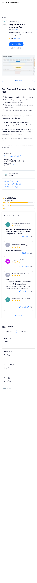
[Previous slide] (3, 80)
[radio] (9, 331)
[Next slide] (33, 80)
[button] (14, 164)
